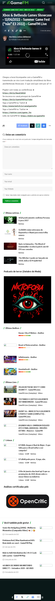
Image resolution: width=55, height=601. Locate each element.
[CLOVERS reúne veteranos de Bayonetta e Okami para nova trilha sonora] (10, 233)
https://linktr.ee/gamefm (33, 116)
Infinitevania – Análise (28, 357)
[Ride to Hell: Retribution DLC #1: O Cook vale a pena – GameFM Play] (46, 555)
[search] (43, 3)
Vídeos (40, 10)
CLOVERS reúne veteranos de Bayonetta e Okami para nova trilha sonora (33, 232)
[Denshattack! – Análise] (10, 372)
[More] (24, 31)
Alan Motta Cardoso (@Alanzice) (20, 37)
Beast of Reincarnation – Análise (32, 345)
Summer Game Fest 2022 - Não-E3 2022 (19, 10)
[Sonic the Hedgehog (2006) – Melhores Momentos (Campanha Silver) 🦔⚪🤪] (46, 530)
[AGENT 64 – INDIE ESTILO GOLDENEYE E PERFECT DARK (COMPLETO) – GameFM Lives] (10, 414)
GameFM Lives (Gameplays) (28, 393)
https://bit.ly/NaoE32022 (14, 93)
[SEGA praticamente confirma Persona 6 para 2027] (10, 221)
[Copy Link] (16, 31)
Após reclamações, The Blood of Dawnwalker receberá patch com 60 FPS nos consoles (33, 246)
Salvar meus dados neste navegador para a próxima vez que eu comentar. (28, 195)
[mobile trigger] (5, 2)
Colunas (21, 454)
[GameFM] (17, 2)
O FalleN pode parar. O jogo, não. (32, 459)
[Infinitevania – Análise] (10, 360)
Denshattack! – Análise (28, 369)
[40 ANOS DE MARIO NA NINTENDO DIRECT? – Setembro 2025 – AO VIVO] (46, 568)
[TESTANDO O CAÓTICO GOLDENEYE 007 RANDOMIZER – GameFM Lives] (10, 402)
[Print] (20, 31)
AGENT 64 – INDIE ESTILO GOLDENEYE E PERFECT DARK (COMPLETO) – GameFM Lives (34, 414)
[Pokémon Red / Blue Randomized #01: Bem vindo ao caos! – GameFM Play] (46, 543)
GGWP (27, 454)
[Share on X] (12, 31)
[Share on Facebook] (8, 31)
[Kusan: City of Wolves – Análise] (10, 336)
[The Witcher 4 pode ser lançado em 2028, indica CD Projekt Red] (10, 261)
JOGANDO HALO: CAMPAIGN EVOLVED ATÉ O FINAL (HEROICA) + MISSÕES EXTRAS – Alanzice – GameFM (34, 428)
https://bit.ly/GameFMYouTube (17, 99)
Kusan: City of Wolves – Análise (31, 333)
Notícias (21, 224)
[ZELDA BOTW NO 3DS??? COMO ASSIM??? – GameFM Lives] (10, 390)
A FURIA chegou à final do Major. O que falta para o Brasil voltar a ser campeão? (34, 448)
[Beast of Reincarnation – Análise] (10, 348)
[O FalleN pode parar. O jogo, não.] (10, 462)
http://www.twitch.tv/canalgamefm (20, 106)
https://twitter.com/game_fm (17, 112)
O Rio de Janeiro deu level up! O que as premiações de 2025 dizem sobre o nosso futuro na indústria (34, 474)
